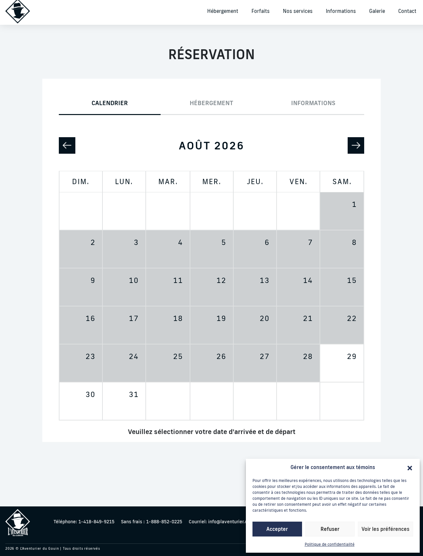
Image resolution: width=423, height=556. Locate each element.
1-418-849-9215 (84, 522)
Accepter (277, 529)
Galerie (377, 11)
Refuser (330, 529)
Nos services (298, 11)
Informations (341, 11)
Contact (407, 11)
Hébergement (222, 11)
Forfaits (260, 11)
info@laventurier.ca (219, 522)
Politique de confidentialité (330, 544)
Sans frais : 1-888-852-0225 (151, 522)
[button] (409, 467)
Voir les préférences (385, 529)
